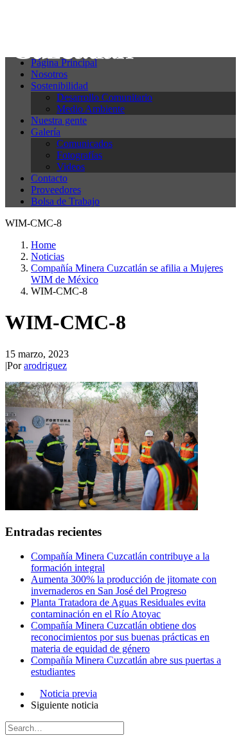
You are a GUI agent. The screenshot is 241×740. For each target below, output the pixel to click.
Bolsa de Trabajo (65, 201)
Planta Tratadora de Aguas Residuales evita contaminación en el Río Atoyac (118, 608)
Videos (71, 166)
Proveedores (56, 189)
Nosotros (49, 74)
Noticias (47, 256)
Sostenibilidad (59, 85)
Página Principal (64, 62)
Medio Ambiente (91, 108)
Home (43, 244)
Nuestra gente (59, 120)
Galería (45, 131)
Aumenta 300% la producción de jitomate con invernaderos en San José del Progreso (124, 585)
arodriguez (45, 365)
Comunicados (84, 143)
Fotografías (79, 155)
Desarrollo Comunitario (104, 97)
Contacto (49, 178)
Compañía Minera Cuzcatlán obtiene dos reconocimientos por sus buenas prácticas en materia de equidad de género (120, 637)
